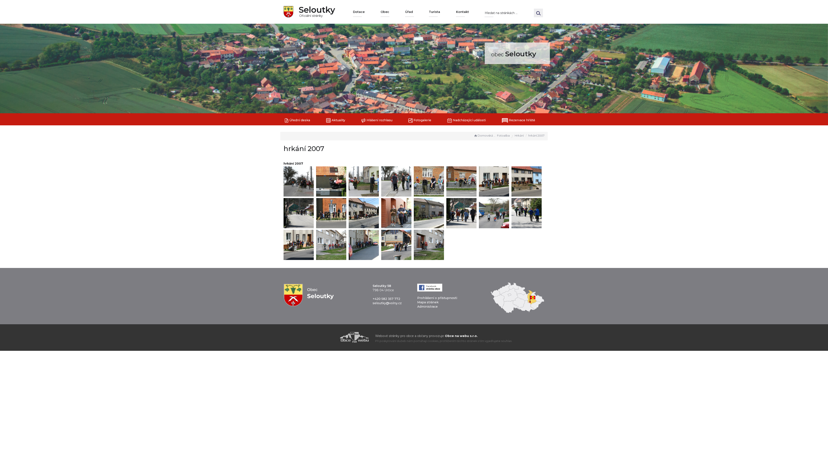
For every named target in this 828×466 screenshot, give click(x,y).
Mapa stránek (428, 302)
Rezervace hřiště (521, 120)
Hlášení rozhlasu (379, 120)
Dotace (359, 12)
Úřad (409, 12)
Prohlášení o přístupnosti (437, 298)
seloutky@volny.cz (387, 303)
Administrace (427, 307)
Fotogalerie (422, 120)
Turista (434, 12)
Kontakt (462, 12)
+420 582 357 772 (386, 299)
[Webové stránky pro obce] (330, 337)
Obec (385, 12)
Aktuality (338, 120)
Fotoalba (503, 135)
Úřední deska (299, 120)
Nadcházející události (469, 120)
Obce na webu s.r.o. (461, 336)
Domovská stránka (487, 135)
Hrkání (519, 135)
